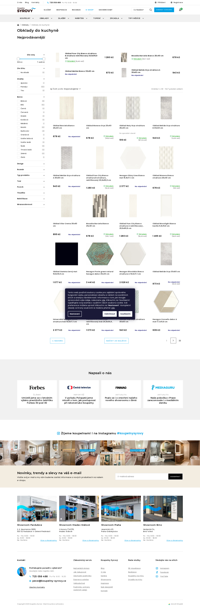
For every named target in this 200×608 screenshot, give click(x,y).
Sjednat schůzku (164, 10)
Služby (47, 10)
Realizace (132, 572)
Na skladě (32, 72)
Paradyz (32, 87)
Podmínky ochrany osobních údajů (81, 588)
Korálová (32, 120)
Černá (32, 108)
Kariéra (104, 576)
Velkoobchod (79, 583)
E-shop (90, 10)
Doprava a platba (81, 579)
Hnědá (32, 116)
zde (103, 300)
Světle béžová (32, 138)
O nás (19, 2)
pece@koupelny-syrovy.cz (49, 580)
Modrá (32, 127)
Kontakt (104, 591)
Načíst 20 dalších (116, 341)
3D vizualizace (134, 568)
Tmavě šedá (32, 150)
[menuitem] (27, 18)
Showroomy (105, 10)
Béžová (32, 101)
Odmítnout (109, 314)
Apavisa (32, 83)
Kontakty (35, 2)
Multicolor (32, 131)
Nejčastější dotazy (81, 568)
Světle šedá (32, 142)
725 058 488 (55, 2)
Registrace (178, 2)
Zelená (32, 153)
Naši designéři (107, 587)
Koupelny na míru (136, 576)
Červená (32, 112)
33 (180, 340)
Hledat (150, 9)
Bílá (32, 105)
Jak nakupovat (79, 572)
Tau (32, 90)
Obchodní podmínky (82, 576)
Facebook (164, 572)
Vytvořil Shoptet (177, 604)
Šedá (32, 146)
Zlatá (32, 157)
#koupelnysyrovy (130, 433)
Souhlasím (125, 314)
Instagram (164, 568)
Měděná (32, 123)
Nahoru (59, 341)
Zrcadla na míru (135, 579)
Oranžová (32, 135)
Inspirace (61, 10)
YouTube (164, 576)
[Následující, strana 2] (173, 340)
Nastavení (75, 314)
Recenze (76, 10)
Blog (27, 2)
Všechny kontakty (37, 587)
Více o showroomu (48, 540)
